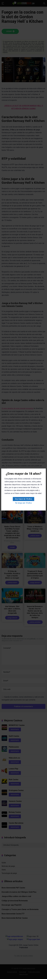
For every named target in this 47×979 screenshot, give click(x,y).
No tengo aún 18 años (23, 503)
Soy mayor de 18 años (23, 499)
